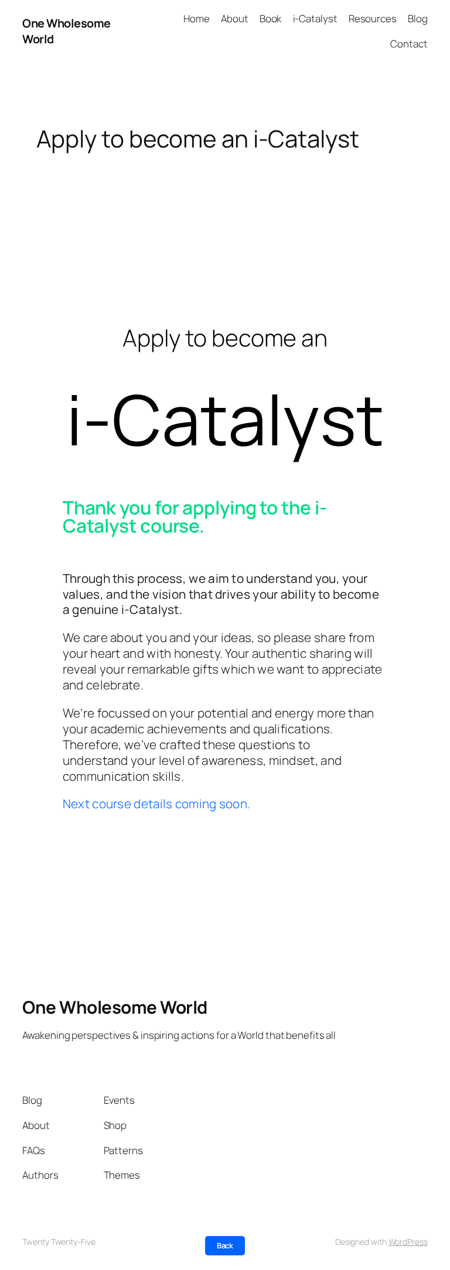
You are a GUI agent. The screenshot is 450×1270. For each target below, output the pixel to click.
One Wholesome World (114, 1007)
